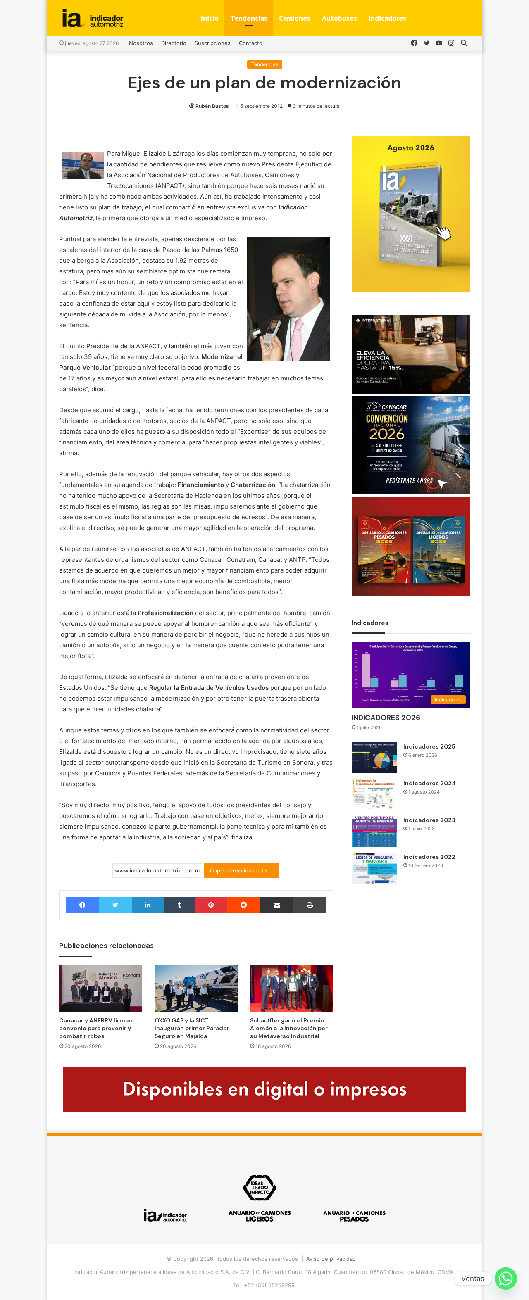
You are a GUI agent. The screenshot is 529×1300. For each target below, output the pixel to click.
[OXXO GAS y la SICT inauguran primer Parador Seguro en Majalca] (196, 988)
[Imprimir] (309, 905)
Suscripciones (213, 43)
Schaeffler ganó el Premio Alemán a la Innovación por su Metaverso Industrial (289, 1028)
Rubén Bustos (212, 106)
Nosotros (141, 43)
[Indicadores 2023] (374, 831)
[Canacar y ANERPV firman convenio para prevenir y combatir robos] (100, 988)
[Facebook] (82, 905)
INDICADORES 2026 (386, 717)
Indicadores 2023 (429, 820)
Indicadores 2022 (429, 856)
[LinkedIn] (148, 905)
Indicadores (387, 18)
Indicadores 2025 (429, 746)
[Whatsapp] (506, 1278)
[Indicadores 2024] (374, 794)
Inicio (210, 18)
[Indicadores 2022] (374, 868)
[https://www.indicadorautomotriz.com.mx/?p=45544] (411, 289)
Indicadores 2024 (429, 783)
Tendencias (248, 18)
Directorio (173, 43)
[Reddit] (243, 905)
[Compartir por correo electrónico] (276, 905)
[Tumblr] (179, 905)
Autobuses (339, 18)
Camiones (294, 18)
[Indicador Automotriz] (93, 18)
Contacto (250, 43)
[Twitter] (115, 905)
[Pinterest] (211, 905)
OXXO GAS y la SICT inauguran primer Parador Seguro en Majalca (192, 1028)
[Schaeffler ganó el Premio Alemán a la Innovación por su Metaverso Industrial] (291, 988)
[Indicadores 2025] (374, 757)
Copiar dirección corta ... (241, 870)
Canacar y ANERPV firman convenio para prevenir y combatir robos (95, 1028)
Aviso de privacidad (331, 1258)
